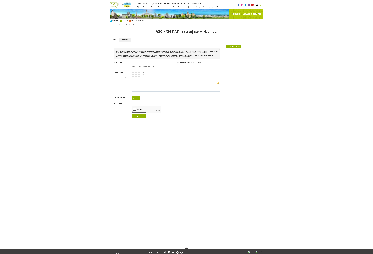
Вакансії (153, 7)
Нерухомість (162, 7)
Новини (143, 3)
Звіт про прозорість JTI (210, 7)
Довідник (157, 3)
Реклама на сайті (176, 3)
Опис (114, 40)
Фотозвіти (191, 7)
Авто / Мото (172, 7)
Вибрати (136, 97)
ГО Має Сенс (196, 3)
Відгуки (125, 40)
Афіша (139, 7)
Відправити (139, 116)
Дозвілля (146, 7)
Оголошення (182, 7)
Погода (198, 7)
